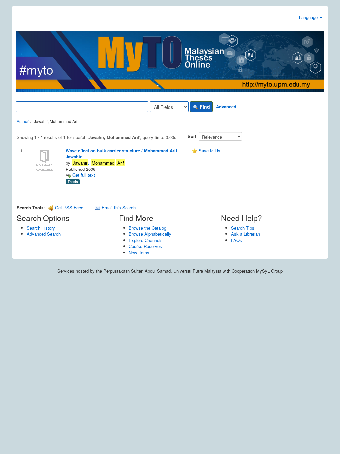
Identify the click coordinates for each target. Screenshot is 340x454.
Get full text (83, 175)
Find (204, 106)
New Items (139, 252)
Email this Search (118, 207)
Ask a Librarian (245, 234)
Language (309, 17)
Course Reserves (145, 246)
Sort (192, 136)
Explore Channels (146, 240)
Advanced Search (44, 234)
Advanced (226, 106)
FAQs (236, 240)
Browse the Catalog (147, 228)
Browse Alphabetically (150, 234)
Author (23, 121)
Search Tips (242, 228)
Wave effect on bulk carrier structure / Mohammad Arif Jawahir (121, 153)
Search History (41, 228)
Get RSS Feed (68, 207)
